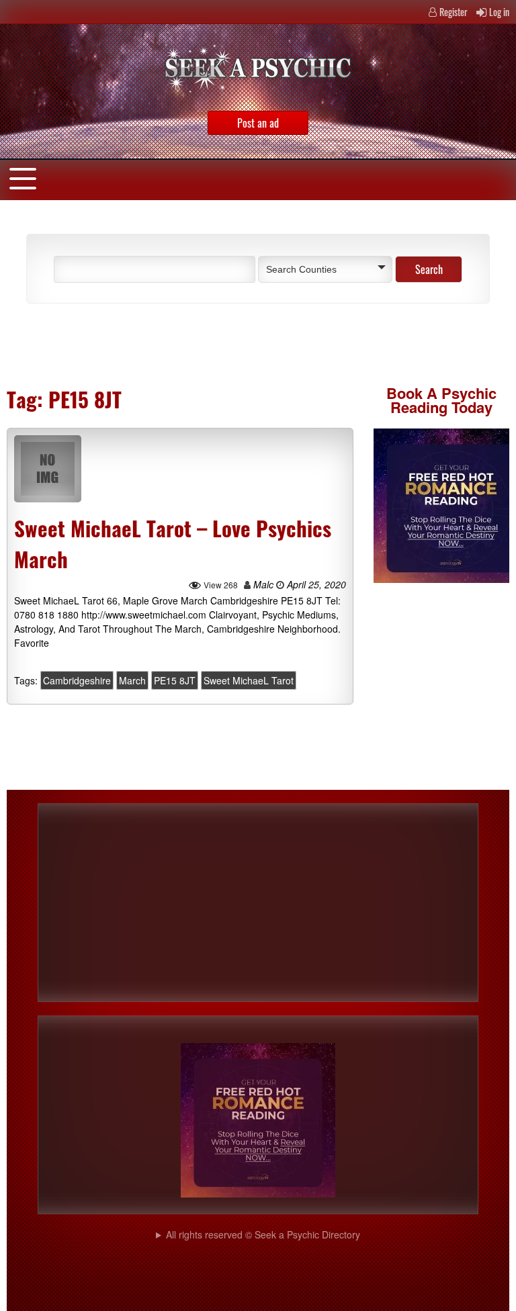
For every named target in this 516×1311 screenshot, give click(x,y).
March (132, 680)
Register (453, 12)
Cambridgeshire (77, 680)
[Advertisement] (170, 344)
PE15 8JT (175, 680)
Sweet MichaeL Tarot (249, 680)
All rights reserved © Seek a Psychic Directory (263, 1234)
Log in (499, 12)
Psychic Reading (443, 400)
